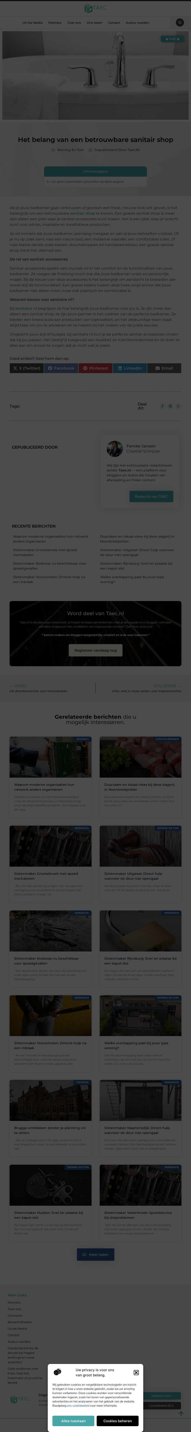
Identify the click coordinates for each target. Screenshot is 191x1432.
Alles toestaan (73, 1421)
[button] (136, 1372)
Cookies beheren (117, 1421)
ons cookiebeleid (78, 1405)
